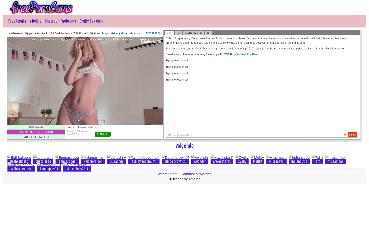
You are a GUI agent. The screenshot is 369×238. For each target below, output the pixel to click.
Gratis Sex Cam (91, 21)
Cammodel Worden (196, 174)
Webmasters (167, 174)
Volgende (185, 146)
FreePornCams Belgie (24, 21)
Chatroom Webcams (60, 21)
